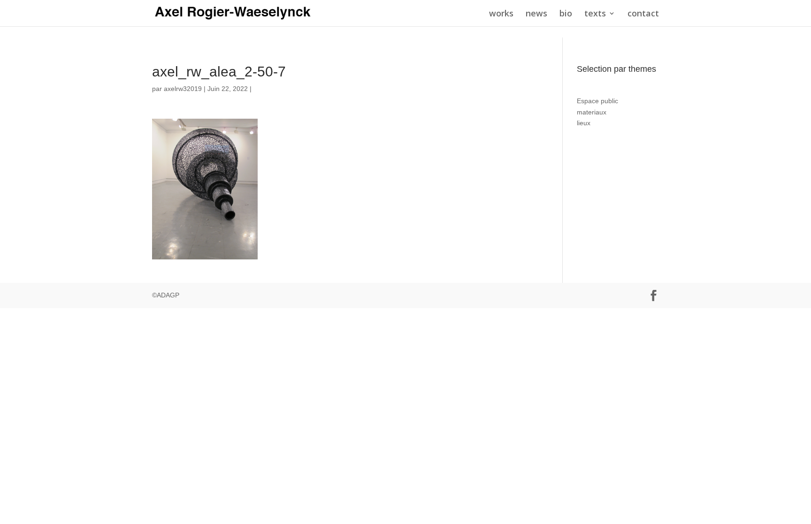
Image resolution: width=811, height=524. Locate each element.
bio (565, 14)
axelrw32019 (183, 88)
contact (643, 14)
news (536, 14)
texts (595, 14)
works (501, 14)
